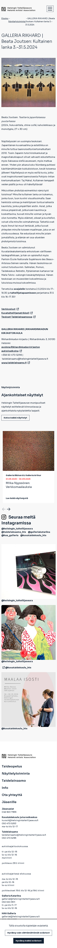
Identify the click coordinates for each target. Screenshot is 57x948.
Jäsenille (9, 802)
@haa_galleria (9, 535)
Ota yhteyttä (12, 795)
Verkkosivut (8, 309)
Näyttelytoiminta (16, 21)
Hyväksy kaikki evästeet (29, 940)
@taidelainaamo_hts (13, 532)
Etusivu (4, 18)
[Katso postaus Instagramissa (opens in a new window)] (28, 571)
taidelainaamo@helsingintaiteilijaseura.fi (24, 835)
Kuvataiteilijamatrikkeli (15, 313)
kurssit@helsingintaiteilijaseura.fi (20, 820)
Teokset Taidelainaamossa (16, 316)
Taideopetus (12, 766)
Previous (3, 508)
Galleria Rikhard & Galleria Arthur (23, 475)
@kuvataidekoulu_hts (33, 535)
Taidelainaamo (14, 781)
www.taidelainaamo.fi (14, 362)
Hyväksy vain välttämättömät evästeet (28, 932)
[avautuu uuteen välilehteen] (3, 667)
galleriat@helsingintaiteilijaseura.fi (21, 899)
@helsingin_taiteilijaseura (17, 528)
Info (5, 788)
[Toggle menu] (50, 9)
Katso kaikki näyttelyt (15, 417)
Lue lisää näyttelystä (17, 498)
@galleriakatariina (39, 532)
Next (8, 508)
